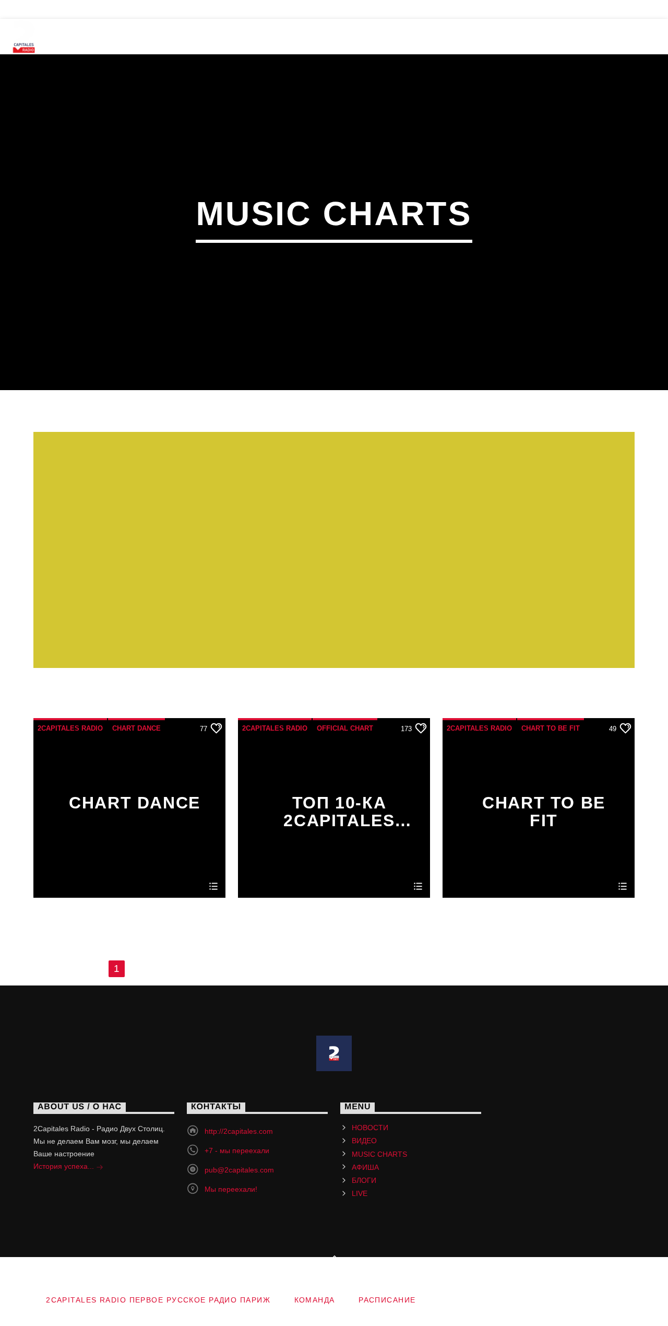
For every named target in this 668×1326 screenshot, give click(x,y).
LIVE (504, 36)
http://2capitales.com (239, 1131)
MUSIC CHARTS (234, 36)
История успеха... (64, 1166)
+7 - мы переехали (237, 1150)
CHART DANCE (136, 728)
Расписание (387, 1300)
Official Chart (345, 728)
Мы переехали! (231, 1189)
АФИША (316, 36)
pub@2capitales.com (239, 1170)
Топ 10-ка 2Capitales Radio (339, 811)
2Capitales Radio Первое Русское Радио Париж (158, 1300)
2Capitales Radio (70, 728)
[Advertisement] (334, 556)
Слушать (588, 36)
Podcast (443, 36)
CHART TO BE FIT (550, 728)
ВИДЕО (154, 36)
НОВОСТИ (86, 36)
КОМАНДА (38, 9)
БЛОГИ (376, 36)
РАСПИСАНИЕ (109, 9)
